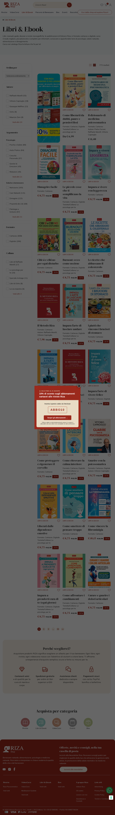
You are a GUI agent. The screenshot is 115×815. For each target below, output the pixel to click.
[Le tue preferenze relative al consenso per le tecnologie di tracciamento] (111, 797)
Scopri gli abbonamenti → (57, 418)
